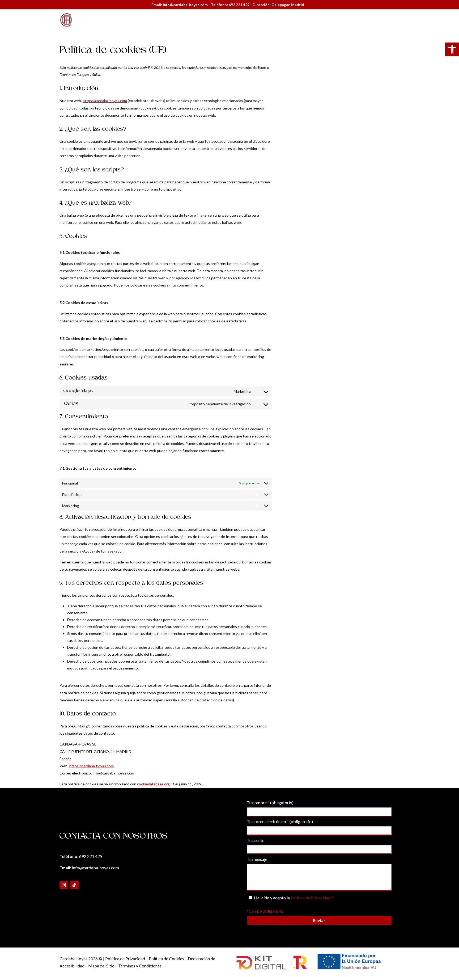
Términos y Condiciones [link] (140, 965)
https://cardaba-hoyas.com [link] (105, 100)
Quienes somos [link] (326, 20)
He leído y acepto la (293, 897)
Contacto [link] (390, 20)
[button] (64, 885)
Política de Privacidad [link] (311, 897)
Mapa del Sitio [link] (101, 965)
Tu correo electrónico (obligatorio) (280, 821)
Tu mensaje (257, 859)
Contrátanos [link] (361, 20)
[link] (452, 49)
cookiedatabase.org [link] (153, 784)
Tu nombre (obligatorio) (270, 802)
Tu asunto (256, 840)
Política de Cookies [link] (166, 958)
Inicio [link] (299, 20)
